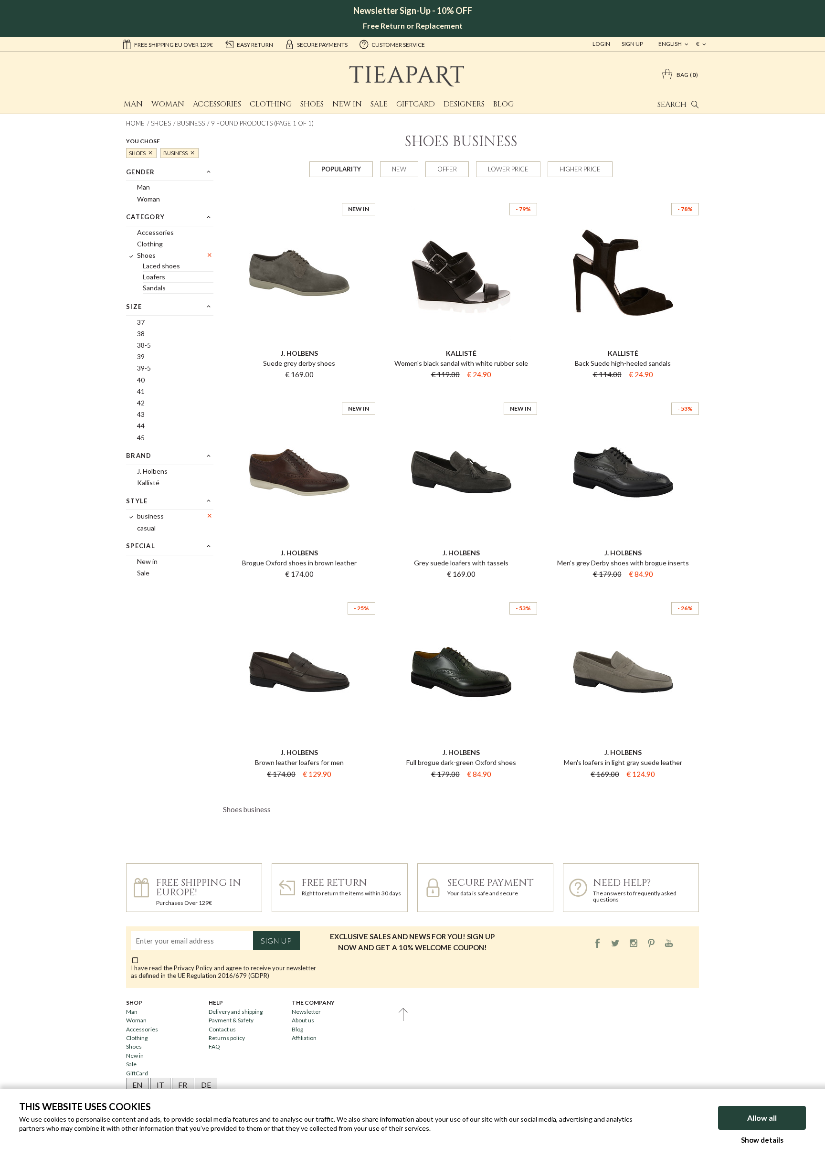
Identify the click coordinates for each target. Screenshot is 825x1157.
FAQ (214, 1046)
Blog (503, 104)
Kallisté (148, 482)
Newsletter (306, 1011)
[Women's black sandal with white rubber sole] (461, 194)
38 (141, 333)
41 (141, 391)
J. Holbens (152, 471)
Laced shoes (161, 266)
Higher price (580, 169)
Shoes (312, 104)
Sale (379, 104)
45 (141, 438)
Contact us (222, 1029)
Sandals (154, 288)
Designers (464, 104)
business (191, 123)
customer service (398, 44)
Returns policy (227, 1037)
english (670, 43)
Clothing (271, 104)
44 (141, 426)
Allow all (762, 1117)
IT (160, 1084)
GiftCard (415, 104)
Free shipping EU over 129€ (173, 44)
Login (601, 43)
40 (141, 380)
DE (206, 1084)
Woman (167, 104)
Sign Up (632, 43)
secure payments (322, 44)
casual (146, 528)
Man (133, 104)
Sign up (276, 940)
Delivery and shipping (236, 1011)
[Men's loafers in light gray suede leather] (623, 593)
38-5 (144, 345)
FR (182, 1084)
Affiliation (304, 1037)
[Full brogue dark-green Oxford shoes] (461, 593)
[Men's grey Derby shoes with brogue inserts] (623, 394)
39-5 (144, 368)
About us (303, 1020)
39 (141, 356)
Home (135, 123)
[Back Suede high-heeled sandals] (623, 194)
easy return (255, 44)
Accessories (217, 104)
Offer (447, 169)
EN (137, 1084)
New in (347, 104)
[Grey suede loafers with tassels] (461, 394)
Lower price (508, 169)
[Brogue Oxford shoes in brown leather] (299, 394)
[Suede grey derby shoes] (299, 194)
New (399, 169)
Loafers (154, 277)
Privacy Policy (193, 968)
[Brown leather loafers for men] (299, 593)
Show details (762, 1140)
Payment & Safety (231, 1020)
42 (141, 403)
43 (141, 414)
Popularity (341, 169)
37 (141, 322)
